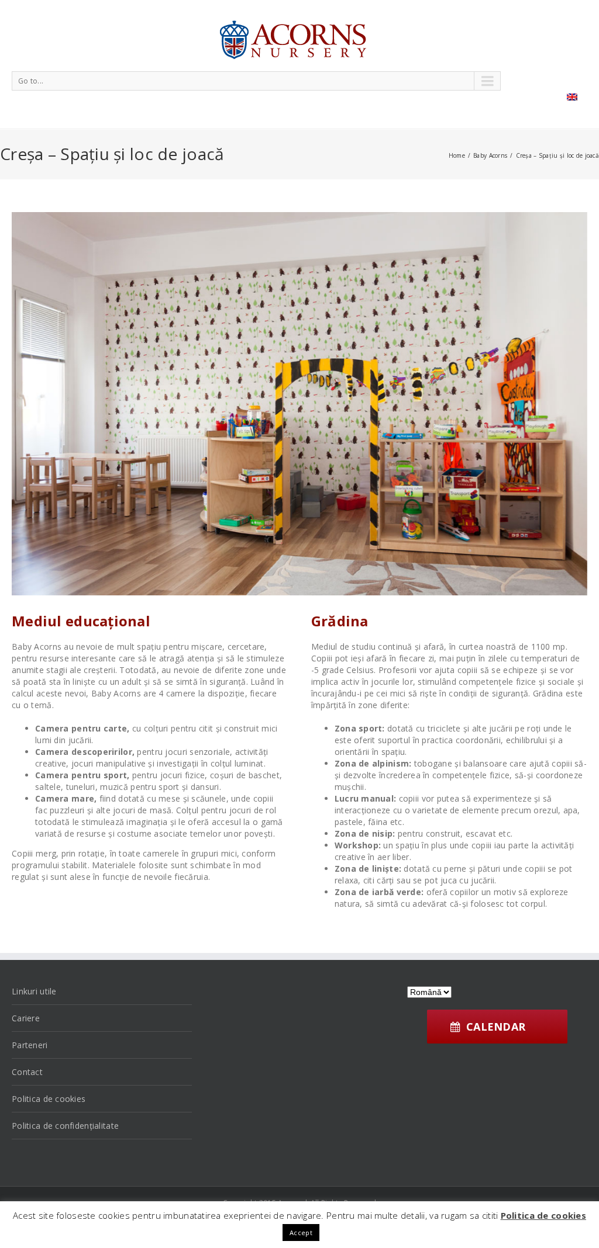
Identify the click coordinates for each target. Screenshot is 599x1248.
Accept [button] (301, 1232)
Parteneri (30, 1045)
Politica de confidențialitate (65, 1125)
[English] (572, 96)
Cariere (26, 1018)
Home (457, 155)
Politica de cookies (48, 1098)
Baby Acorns (490, 155)
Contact (27, 1071)
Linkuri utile (34, 991)
